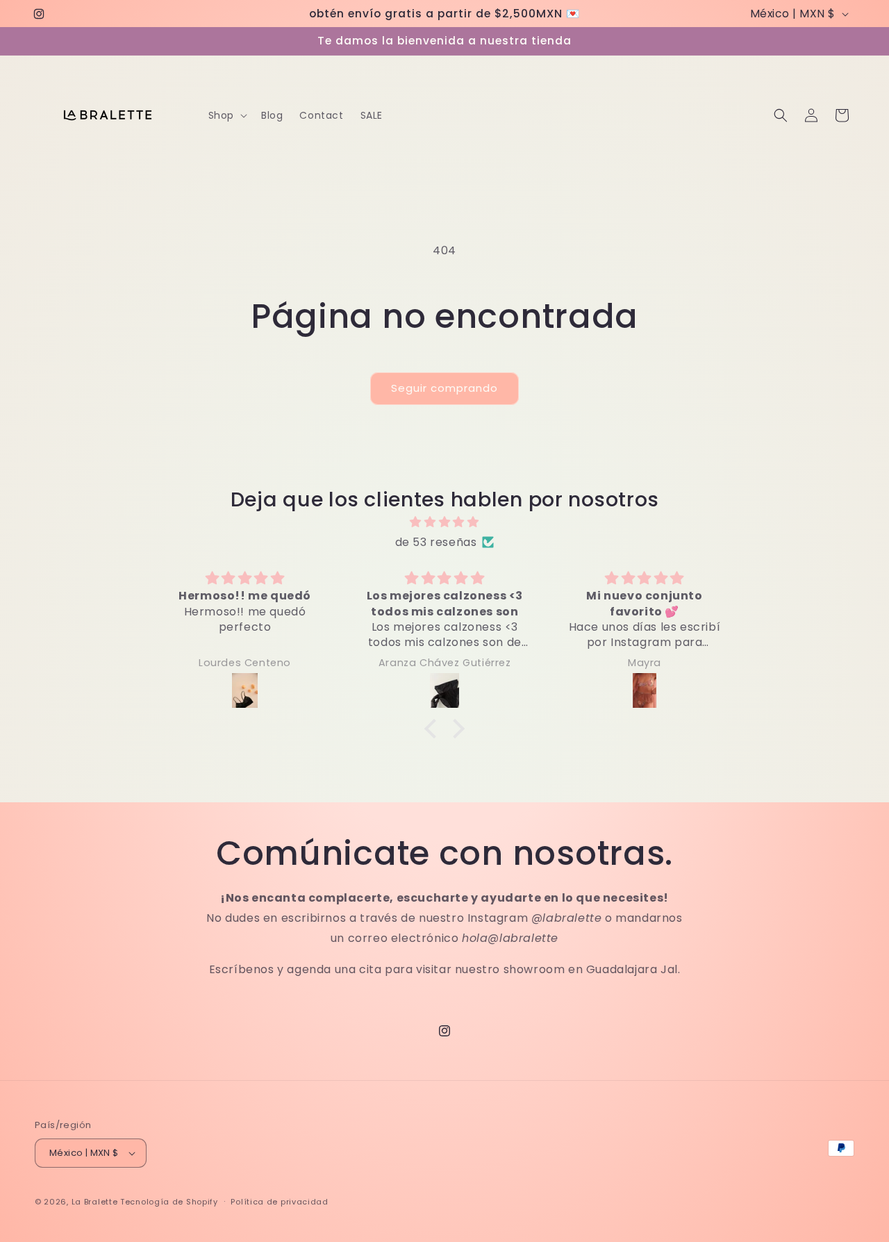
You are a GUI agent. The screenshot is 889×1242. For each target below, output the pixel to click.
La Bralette (95, 1201)
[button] (226, 115)
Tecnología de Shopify (169, 1201)
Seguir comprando (444, 388)
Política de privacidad (279, 1201)
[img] (444, 522)
